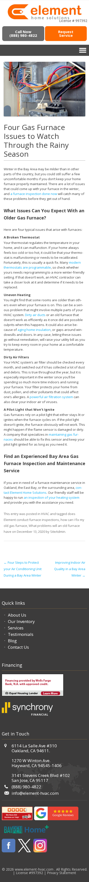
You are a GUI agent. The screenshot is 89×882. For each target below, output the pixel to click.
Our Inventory (21, 621)
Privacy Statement (61, 872)
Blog (12, 641)
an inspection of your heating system (51, 497)
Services (15, 628)
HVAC (45, 514)
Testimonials (20, 634)
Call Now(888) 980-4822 (23, 33)
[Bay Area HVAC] (45, 18)
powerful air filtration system (51, 397)
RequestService (65, 33)
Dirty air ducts (35, 315)
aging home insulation (34, 329)
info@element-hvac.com (35, 793)
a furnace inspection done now (33, 194)
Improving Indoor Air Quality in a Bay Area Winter (69, 569)
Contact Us (18, 647)
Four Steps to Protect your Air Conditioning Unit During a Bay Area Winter (23, 569)
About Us (17, 615)
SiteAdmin (57, 531)
